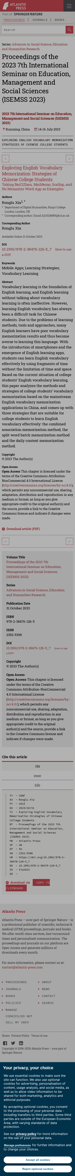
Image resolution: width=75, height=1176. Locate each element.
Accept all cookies (38, 1159)
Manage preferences (17, 1145)
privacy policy (26, 1134)
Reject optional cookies (37, 1168)
